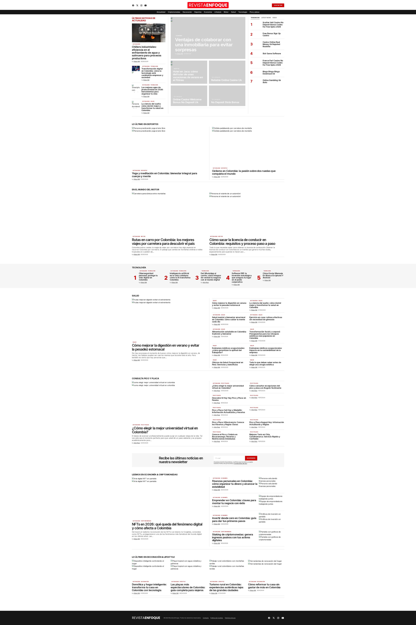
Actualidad (136, 44)
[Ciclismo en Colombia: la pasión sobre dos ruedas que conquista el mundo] (247, 146)
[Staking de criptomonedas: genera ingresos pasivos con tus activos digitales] (271, 538)
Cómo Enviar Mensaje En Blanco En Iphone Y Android (273, 275)
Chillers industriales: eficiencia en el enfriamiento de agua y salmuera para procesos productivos (146, 53)
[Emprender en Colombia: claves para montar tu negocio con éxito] (271, 502)
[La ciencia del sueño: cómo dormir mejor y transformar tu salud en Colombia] (136, 105)
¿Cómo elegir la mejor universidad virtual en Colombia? (165, 430)
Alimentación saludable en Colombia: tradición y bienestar (229, 333)
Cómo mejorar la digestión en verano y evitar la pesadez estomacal (165, 347)
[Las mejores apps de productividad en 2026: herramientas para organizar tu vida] (136, 88)
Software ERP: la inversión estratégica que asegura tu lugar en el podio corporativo (242, 277)
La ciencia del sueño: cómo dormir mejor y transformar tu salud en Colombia (152, 107)
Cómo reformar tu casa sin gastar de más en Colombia (264, 586)
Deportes (144, 170)
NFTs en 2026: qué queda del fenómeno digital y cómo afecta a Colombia (167, 526)
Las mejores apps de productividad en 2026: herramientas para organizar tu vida (152, 90)
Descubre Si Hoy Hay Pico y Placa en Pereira (229, 399)
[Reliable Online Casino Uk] (227, 72)
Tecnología (154, 66)
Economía (179, 35)
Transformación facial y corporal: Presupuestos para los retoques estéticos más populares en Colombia (264, 335)
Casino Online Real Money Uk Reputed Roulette (271, 44)
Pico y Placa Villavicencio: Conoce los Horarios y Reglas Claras (228, 423)
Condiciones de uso (240, 463)
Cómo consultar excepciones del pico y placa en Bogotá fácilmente (265, 387)
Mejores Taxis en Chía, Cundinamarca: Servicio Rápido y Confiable (264, 436)
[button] (269, 5)
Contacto (206, 618)
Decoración (145, 581)
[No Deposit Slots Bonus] (227, 95)
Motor (143, 236)
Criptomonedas (146, 520)
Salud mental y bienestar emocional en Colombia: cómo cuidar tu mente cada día (228, 319)
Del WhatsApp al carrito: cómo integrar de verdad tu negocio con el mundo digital (211, 276)
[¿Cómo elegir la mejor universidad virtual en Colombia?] (169, 402)
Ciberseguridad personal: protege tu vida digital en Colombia (148, 276)
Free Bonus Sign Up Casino (272, 34)
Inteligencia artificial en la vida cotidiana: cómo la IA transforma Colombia (180, 276)
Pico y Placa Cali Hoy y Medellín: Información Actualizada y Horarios (228, 411)
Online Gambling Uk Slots (272, 81)
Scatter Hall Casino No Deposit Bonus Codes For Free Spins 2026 (273, 24)
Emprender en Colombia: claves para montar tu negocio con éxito (234, 502)
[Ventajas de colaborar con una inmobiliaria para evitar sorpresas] (208, 38)
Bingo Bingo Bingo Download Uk (271, 72)
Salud (152, 101)
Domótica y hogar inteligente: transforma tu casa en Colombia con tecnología (149, 587)
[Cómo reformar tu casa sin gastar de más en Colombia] (266, 570)
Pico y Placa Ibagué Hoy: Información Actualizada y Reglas (266, 423)
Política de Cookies (216, 618)
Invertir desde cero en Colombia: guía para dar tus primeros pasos (234, 519)
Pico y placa (145, 424)
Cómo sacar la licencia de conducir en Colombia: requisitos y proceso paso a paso (242, 241)
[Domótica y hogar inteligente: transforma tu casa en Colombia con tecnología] (150, 570)
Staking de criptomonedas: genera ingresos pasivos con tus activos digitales (232, 537)
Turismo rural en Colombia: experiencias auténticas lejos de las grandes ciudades (226, 587)
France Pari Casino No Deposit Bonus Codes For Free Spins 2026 (273, 63)
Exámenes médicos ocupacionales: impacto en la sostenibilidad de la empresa (265, 350)
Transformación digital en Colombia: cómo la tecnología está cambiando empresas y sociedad (152, 73)
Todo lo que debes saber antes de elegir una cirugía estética (265, 363)
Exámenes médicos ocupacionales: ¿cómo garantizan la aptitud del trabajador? (228, 350)
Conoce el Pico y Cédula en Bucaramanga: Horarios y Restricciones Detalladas (225, 436)
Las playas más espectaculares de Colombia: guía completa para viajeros (188, 587)
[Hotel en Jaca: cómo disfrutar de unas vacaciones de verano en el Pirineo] (189, 72)
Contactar (278, 5)
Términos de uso (230, 618)
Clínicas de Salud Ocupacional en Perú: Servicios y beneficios (227, 363)
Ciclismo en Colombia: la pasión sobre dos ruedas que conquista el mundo (244, 172)
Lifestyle (176, 68)
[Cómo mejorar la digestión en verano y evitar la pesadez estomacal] (169, 319)
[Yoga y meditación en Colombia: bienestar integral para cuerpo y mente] (169, 148)
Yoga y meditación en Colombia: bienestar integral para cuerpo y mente (164, 175)
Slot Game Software (272, 53)
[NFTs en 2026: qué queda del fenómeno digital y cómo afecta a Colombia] (169, 498)
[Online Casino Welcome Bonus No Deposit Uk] (189, 95)
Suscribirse (251, 458)
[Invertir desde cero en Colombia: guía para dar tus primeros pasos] (271, 520)
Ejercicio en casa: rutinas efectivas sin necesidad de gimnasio (265, 318)
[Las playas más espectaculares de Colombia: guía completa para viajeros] (189, 570)
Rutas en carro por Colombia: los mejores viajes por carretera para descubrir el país (163, 241)
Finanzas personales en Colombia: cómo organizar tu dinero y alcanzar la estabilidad (234, 484)
